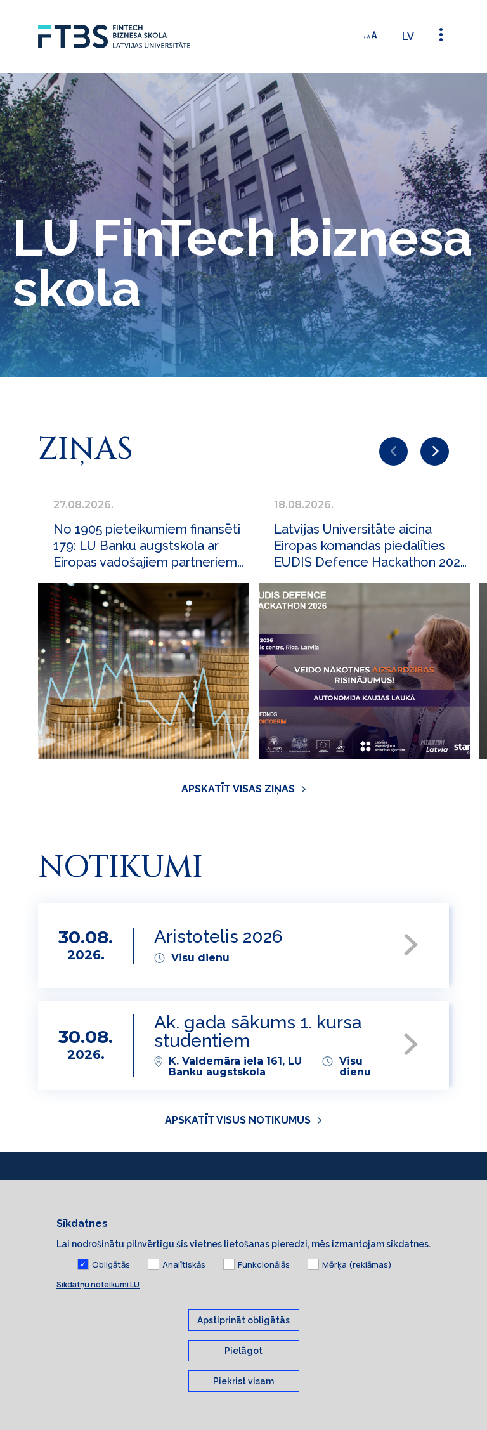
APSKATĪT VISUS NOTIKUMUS (238, 1120)
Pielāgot (243, 1351)
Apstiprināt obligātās (243, 1320)
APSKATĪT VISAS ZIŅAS (238, 789)
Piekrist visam (243, 1381)
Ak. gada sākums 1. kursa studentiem (258, 1032)
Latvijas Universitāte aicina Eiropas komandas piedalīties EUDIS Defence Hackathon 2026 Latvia (371, 545)
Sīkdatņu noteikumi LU (98, 1284)
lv (408, 36)
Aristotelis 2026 (218, 937)
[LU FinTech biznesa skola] (133, 36)
